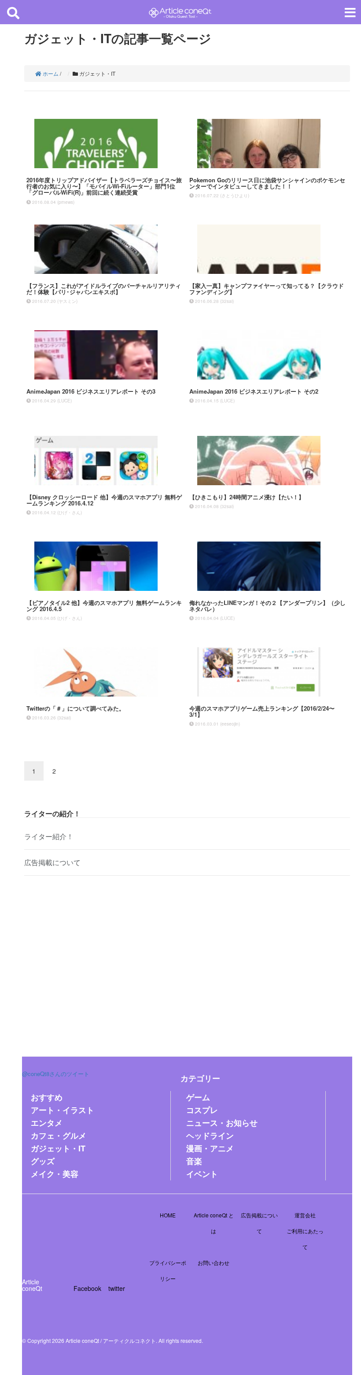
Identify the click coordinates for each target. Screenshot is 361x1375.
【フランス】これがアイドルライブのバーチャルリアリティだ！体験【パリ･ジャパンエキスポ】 (103, 288)
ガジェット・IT (58, 1148)
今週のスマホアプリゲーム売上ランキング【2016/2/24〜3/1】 (262, 711)
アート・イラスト (62, 1110)
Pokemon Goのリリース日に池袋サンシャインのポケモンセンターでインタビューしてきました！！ (267, 183)
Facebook (87, 1288)
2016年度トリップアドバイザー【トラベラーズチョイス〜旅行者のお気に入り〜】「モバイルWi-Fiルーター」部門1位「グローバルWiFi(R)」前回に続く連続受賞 (104, 186)
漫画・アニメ (210, 1148)
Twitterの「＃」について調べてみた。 (75, 708)
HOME (168, 1215)
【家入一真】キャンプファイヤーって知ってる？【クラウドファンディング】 (266, 288)
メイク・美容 (54, 1174)
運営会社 (305, 1215)
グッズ (43, 1161)
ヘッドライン (210, 1135)
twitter (116, 1288)
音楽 (194, 1161)
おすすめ (47, 1097)
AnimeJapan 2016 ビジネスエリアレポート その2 (253, 391)
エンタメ (47, 1122)
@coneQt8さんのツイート (55, 1073)
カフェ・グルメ (58, 1135)
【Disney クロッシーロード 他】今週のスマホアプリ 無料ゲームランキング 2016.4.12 (104, 500)
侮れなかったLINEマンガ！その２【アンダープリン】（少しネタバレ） (267, 605)
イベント (202, 1174)
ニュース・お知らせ (222, 1122)
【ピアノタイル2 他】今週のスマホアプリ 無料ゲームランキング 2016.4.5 (104, 605)
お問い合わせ (213, 1262)
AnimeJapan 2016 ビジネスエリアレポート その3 (90, 391)
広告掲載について (52, 862)
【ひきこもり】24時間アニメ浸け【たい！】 (246, 497)
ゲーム (198, 1097)
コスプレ (202, 1110)
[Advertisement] (187, 959)
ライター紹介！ (49, 836)
